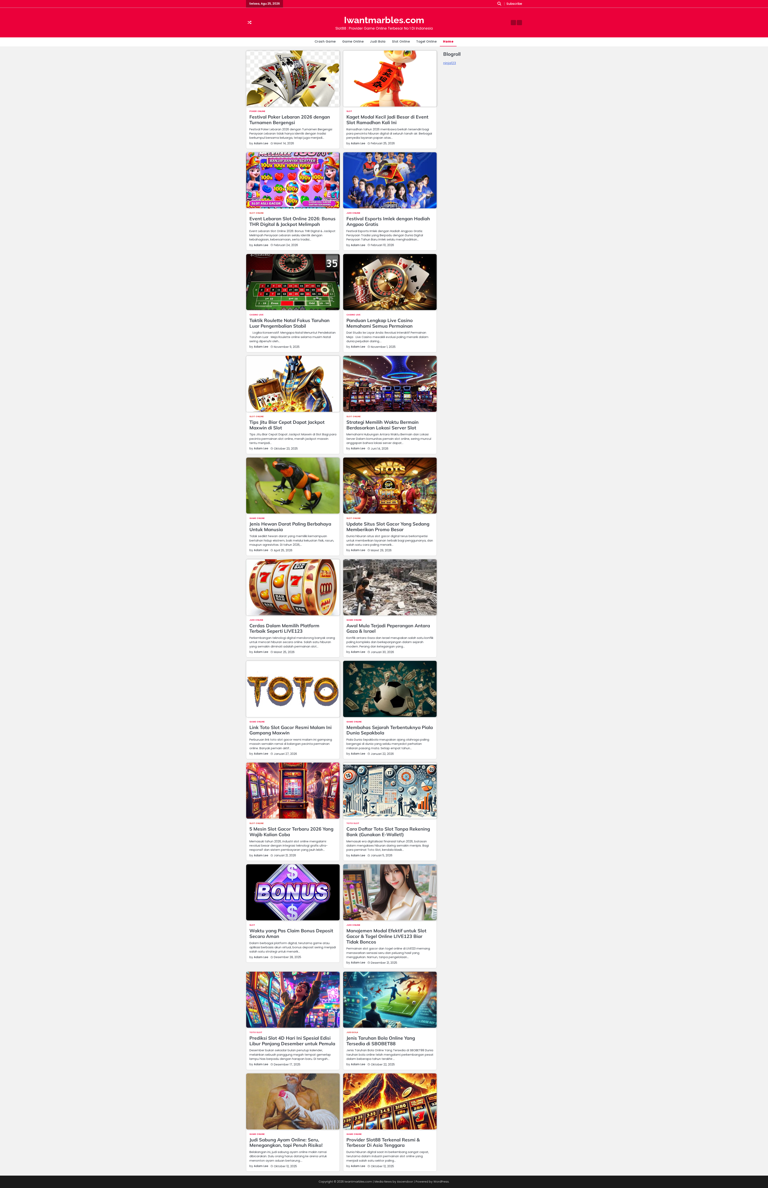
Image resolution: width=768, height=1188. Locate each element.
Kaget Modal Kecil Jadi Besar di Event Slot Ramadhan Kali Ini (387, 119)
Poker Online (257, 111)
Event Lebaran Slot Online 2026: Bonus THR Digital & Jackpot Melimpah (292, 221)
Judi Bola (378, 41)
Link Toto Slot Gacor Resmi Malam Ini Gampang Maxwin (290, 730)
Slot (349, 111)
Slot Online (401, 41)
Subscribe (514, 4)
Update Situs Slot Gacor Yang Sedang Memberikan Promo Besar (387, 526)
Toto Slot (352, 823)
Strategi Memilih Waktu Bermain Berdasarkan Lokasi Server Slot (382, 425)
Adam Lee (261, 143)
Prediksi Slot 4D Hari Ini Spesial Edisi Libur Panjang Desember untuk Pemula (292, 1040)
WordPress (441, 1182)
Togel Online (426, 41)
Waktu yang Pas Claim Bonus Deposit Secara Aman (291, 933)
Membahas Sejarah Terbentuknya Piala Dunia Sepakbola (389, 730)
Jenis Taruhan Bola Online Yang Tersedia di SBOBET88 (380, 1040)
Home (448, 41)
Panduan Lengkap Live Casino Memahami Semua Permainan (379, 323)
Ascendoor (405, 1182)
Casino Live (256, 315)
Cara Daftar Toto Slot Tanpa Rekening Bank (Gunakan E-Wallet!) (388, 831)
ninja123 (449, 63)
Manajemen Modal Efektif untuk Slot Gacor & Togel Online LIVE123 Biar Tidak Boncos (386, 936)
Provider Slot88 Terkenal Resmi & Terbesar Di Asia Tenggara (383, 1142)
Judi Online (353, 213)
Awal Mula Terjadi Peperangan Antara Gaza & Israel (388, 628)
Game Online (353, 41)
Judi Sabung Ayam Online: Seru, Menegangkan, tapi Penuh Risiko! (286, 1142)
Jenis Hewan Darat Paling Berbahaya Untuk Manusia (290, 526)
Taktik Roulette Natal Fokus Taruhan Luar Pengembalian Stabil (289, 323)
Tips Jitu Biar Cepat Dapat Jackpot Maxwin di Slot (287, 425)
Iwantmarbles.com (384, 20)
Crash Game (325, 41)
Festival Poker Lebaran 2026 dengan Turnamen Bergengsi (289, 119)
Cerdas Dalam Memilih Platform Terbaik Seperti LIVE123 (284, 628)
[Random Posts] (249, 23)
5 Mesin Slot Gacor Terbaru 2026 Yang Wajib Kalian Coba (291, 831)
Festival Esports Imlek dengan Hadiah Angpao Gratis (388, 221)
